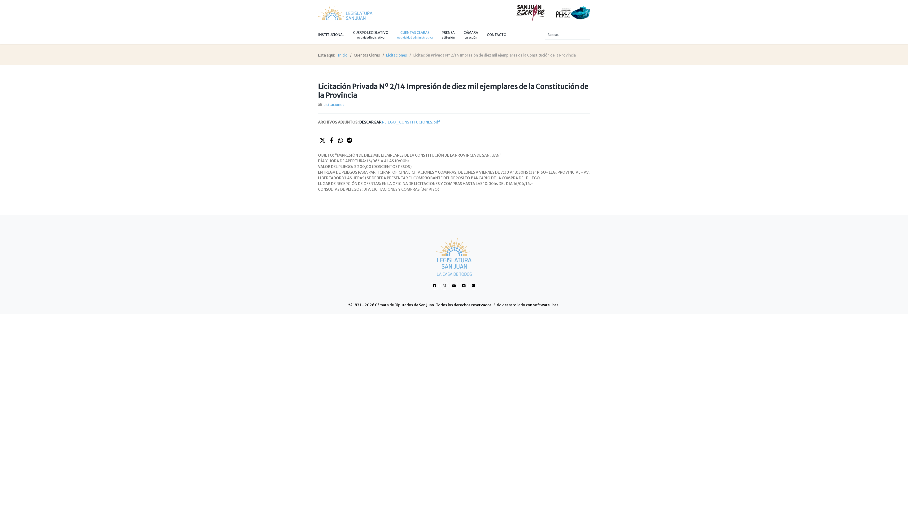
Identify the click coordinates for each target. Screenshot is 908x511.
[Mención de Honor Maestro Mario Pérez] (573, 12)
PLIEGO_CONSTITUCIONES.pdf (399, 122)
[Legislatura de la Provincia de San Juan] (345, 13)
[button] (322, 140)
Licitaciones (333, 104)
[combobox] (567, 35)
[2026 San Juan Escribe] (530, 12)
